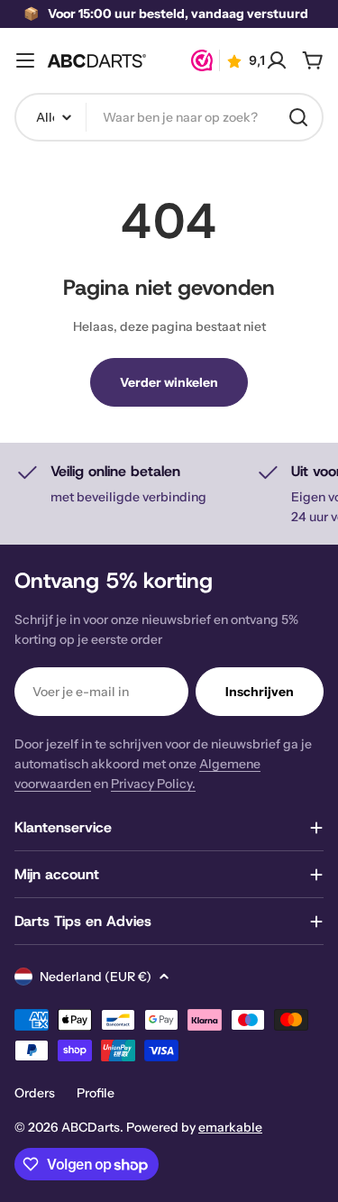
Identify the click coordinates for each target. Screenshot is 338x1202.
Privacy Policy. (153, 783)
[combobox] (169, 117)
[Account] (277, 60)
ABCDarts (90, 1127)
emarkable (230, 1127)
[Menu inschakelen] (25, 60)
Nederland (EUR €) (95, 976)
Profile (95, 1093)
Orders (34, 1093)
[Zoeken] (298, 117)
